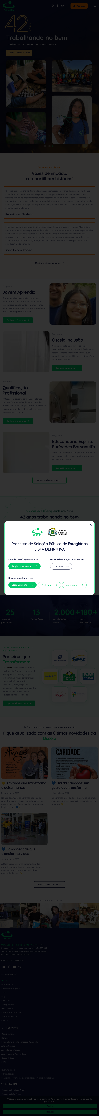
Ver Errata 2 (71, 585)
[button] (90, 524)
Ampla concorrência (21, 566)
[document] (49, 558)
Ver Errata (46, 585)
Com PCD (58, 566)
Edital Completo (19, 584)
